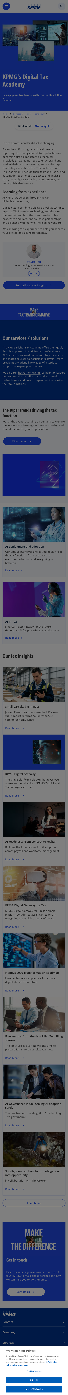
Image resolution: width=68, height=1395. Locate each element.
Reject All (34, 1380)
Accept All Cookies (33, 1389)
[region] (34, 1370)
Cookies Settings (34, 1371)
